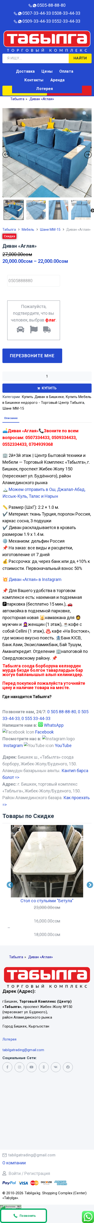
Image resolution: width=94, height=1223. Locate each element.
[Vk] (56, 1067)
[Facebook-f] (7, 1067)
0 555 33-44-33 (35, 718)
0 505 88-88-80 (61, 711)
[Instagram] (19, 1067)
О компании (14, 1162)
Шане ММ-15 (50, 229)
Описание (11, 418)
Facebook (44, 731)
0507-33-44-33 (36, 13)
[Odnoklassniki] (44, 1067)
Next (90, 208)
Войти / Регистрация (29, 1173)
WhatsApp (54, 725)
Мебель (28, 229)
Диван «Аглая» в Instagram (35, 579)
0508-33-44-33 (66, 13)
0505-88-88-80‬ (51, 5)
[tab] (10, 418)
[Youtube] (31, 1067)
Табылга (9, 229)
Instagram (13, 745)
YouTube (63, 745)
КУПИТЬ (49, 388)
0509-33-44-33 (36, 21)
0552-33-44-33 (66, 21)
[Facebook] (68, 1067)
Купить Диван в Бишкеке (43, 397)
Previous (3, 208)
